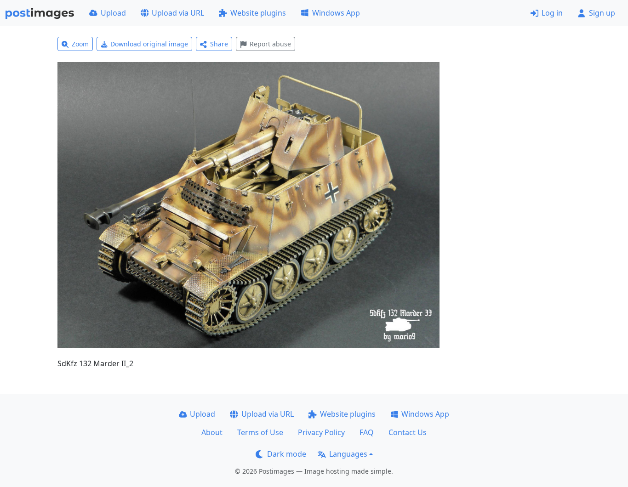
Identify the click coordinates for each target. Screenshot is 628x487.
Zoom (80, 44)
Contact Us (407, 432)
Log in (552, 13)
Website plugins (258, 13)
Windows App (336, 13)
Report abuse (270, 44)
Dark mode (286, 454)
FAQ (367, 432)
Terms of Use (260, 432)
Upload (113, 13)
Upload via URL (178, 13)
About (212, 432)
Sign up (602, 13)
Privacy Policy (321, 432)
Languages (348, 454)
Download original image (149, 44)
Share (219, 44)
